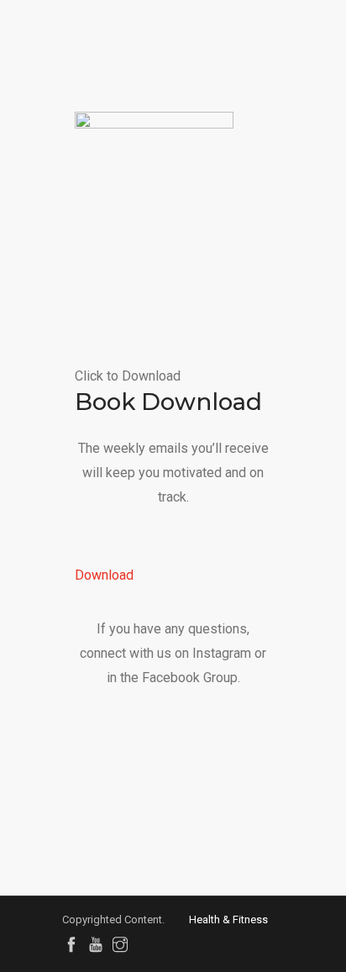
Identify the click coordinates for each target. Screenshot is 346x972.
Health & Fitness (228, 919)
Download (104, 575)
